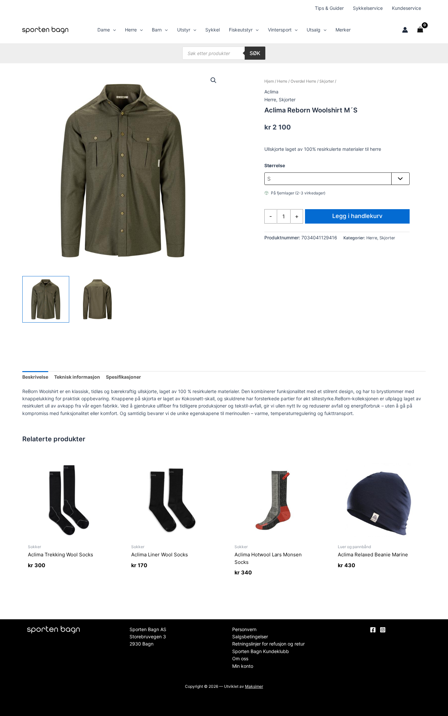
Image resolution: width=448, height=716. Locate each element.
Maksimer (254, 686)
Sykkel (212, 29)
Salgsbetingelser (250, 636)
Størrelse (274, 165)
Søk (255, 53)
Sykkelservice (368, 8)
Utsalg (313, 29)
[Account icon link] (405, 30)
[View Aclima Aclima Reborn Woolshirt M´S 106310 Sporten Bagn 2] (97, 299)
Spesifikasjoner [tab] (123, 377)
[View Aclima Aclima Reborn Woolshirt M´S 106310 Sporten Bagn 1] (45, 299)
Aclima (271, 91)
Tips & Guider (329, 8)
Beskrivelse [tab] (35, 377)
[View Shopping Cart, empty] (420, 30)
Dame (103, 29)
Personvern (244, 629)
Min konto (242, 666)
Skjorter (326, 81)
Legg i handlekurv (357, 215)
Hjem (269, 81)
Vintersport (280, 29)
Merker (343, 29)
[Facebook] (373, 630)
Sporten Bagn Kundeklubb (260, 651)
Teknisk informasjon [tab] (77, 377)
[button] (113, 30)
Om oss (240, 658)
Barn (157, 29)
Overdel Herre (303, 81)
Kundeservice (406, 8)
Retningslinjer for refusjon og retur (268, 643)
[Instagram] (383, 630)
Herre (131, 29)
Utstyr (183, 29)
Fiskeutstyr (241, 29)
